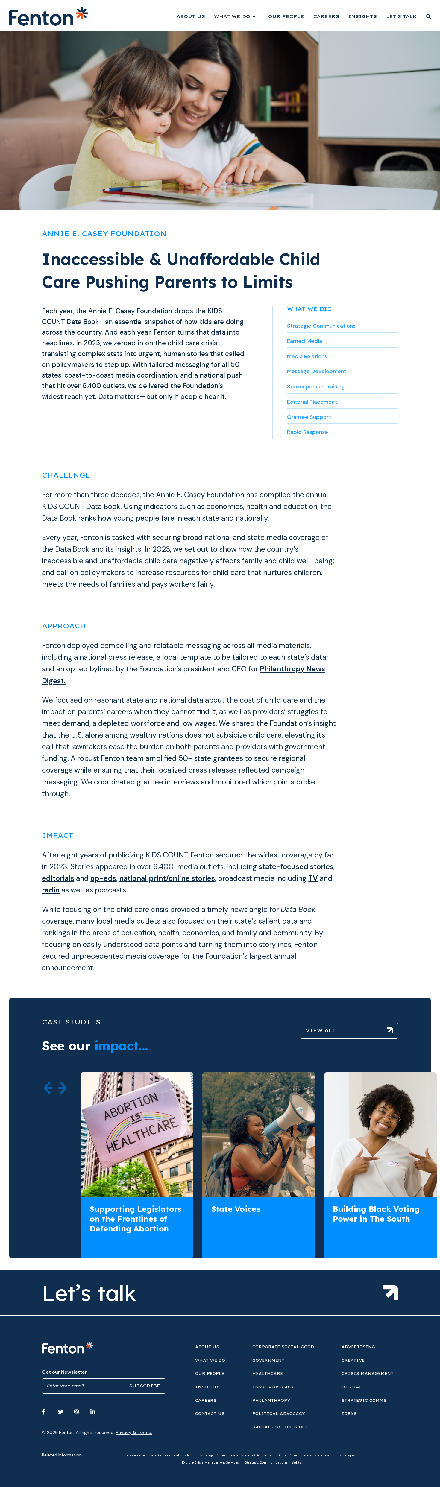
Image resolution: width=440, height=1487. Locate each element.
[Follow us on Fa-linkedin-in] (96, 1412)
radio (51, 890)
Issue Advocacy (273, 1386)
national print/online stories (167, 878)
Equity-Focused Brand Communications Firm (158, 1455)
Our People (286, 16)
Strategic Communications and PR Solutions (236, 1455)
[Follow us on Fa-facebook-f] (48, 1412)
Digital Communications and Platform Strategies (316, 1455)
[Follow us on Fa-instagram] (80, 1412)
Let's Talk (401, 16)
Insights (362, 16)
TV (313, 878)
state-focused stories (296, 867)
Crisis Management (368, 1373)
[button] (48, 1088)
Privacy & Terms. (134, 1433)
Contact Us (209, 1413)
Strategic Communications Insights (273, 1462)
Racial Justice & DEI (279, 1426)
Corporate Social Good (283, 1346)
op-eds (103, 878)
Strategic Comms (364, 1400)
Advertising (358, 1346)
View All (321, 1030)
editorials (58, 878)
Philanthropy (271, 1400)
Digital (352, 1386)
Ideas (349, 1413)
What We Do (232, 16)
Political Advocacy (278, 1413)
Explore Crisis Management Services (210, 1462)
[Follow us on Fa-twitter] (64, 1412)
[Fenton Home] (48, 16)
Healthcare (267, 1373)
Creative (353, 1360)
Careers (326, 16)
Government (268, 1360)
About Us (191, 16)
